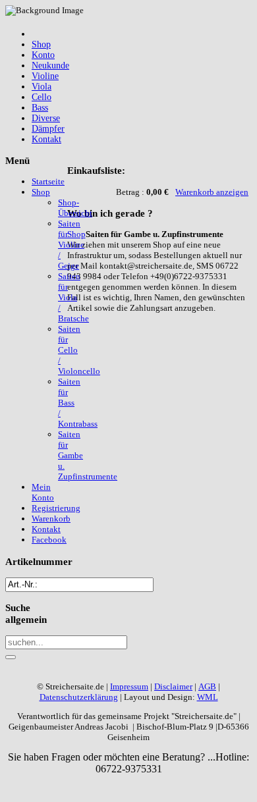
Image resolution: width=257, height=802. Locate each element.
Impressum (129, 686)
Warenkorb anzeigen (211, 192)
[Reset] (10, 657)
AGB (207, 686)
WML (207, 697)
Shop (76, 234)
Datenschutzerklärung (79, 697)
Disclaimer (173, 686)
